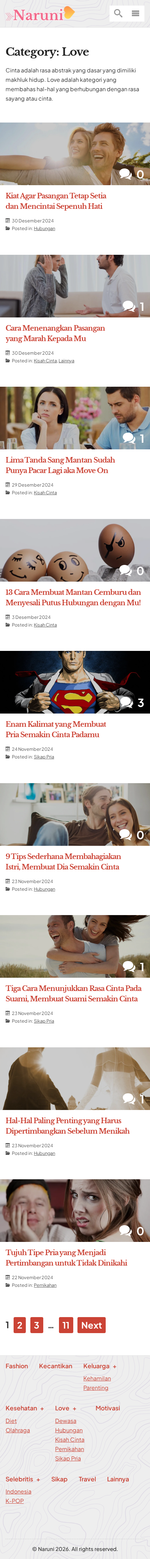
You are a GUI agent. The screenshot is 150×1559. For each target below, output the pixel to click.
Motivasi (108, 1408)
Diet (11, 1420)
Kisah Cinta (45, 360)
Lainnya (66, 360)
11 (65, 1325)
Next (91, 1325)
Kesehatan (21, 1408)
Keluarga (96, 1366)
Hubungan (44, 228)
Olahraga (18, 1430)
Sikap (59, 1479)
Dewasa (65, 1420)
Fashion (17, 1366)
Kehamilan (97, 1378)
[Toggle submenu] (147, 5)
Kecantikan (55, 1366)
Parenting (95, 1387)
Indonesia (18, 1491)
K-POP (15, 1500)
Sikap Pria (44, 756)
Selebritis (19, 1479)
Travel (87, 1479)
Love (62, 1408)
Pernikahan (45, 1285)
